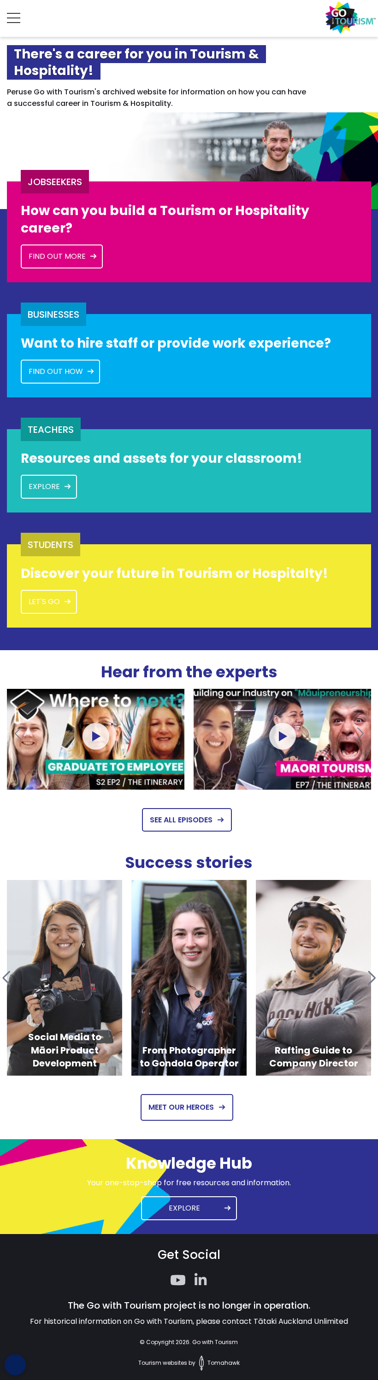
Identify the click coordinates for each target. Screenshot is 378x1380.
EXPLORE (44, 486)
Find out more (57, 256)
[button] (18, 733)
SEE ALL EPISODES (181, 820)
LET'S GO (44, 601)
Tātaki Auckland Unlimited (301, 1321)
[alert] (15, 1364)
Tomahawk (223, 1363)
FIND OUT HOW (56, 371)
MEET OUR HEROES (181, 1107)
